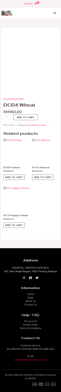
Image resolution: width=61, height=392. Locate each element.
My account (30, 321)
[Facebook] (30, 277)
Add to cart (25, 117)
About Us (30, 301)
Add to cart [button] (14, 177)
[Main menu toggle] (55, 13)
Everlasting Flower (13, 99)
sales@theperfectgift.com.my (30, 359)
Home (30, 294)
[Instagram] (24, 277)
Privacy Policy (30, 324)
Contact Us (30, 304)
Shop (30, 297)
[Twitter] (37, 277)
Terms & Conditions (30, 328)
